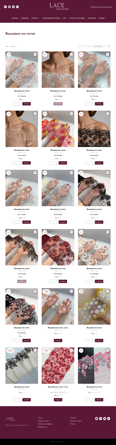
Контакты (92, 18)
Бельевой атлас (42, 427)
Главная (14, 18)
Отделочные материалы (45, 424)
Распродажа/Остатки (51, 18)
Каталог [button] (35, 18)
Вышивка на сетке (43, 421)
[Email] (13, 6)
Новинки (25, 18)
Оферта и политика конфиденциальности (16, 425)
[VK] (17, 6)
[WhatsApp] (9, 6)
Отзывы (102, 18)
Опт (64, 18)
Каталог (40, 418)
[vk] (108, 419)
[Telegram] (5, 6)
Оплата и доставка (77, 18)
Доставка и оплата (75, 421)
